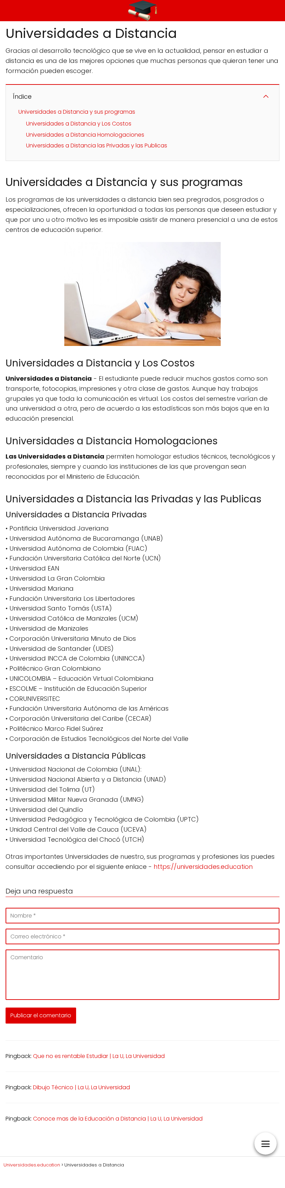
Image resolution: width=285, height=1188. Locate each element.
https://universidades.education (203, 866)
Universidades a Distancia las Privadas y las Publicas (96, 145)
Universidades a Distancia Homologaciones (85, 135)
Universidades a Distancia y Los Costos (78, 124)
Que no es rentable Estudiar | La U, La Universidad (99, 1056)
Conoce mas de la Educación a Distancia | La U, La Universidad (118, 1119)
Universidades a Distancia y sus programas (76, 112)
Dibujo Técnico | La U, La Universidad (81, 1087)
